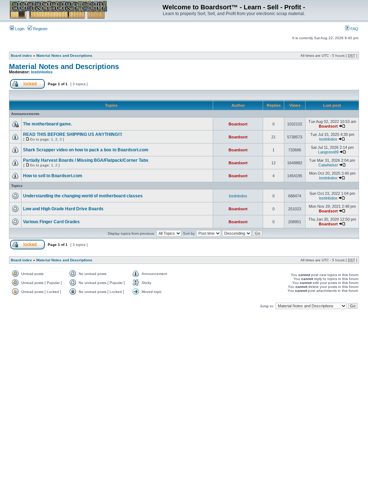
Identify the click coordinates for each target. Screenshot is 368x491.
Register (40, 29)
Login (19, 29)
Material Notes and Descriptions (64, 56)
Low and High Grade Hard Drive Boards (63, 208)
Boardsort (238, 124)
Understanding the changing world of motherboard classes (83, 195)
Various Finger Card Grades (51, 221)
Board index (21, 56)
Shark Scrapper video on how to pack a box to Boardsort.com (85, 149)
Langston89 (328, 152)
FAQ (353, 29)
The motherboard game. (47, 124)
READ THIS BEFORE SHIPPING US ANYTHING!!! (72, 134)
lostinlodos (41, 72)
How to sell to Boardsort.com (52, 175)
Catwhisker (328, 165)
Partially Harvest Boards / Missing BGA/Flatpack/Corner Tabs (85, 160)
